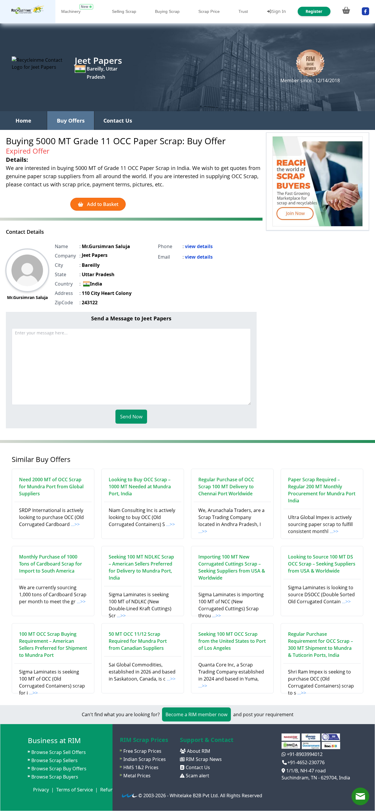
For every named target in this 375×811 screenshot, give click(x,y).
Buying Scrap (167, 11)
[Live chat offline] (360, 796)
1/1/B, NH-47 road (305, 770)
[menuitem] (27, 11)
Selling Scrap (124, 11)
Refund (108, 789)
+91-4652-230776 (306, 762)
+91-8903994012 (304, 754)
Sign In (279, 11)
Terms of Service (74, 789)
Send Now (131, 416)
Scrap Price (209, 11)
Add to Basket (102, 204)
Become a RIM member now (196, 714)
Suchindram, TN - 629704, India (316, 777)
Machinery (71, 11)
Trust (243, 11)
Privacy (41, 789)
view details (199, 246)
